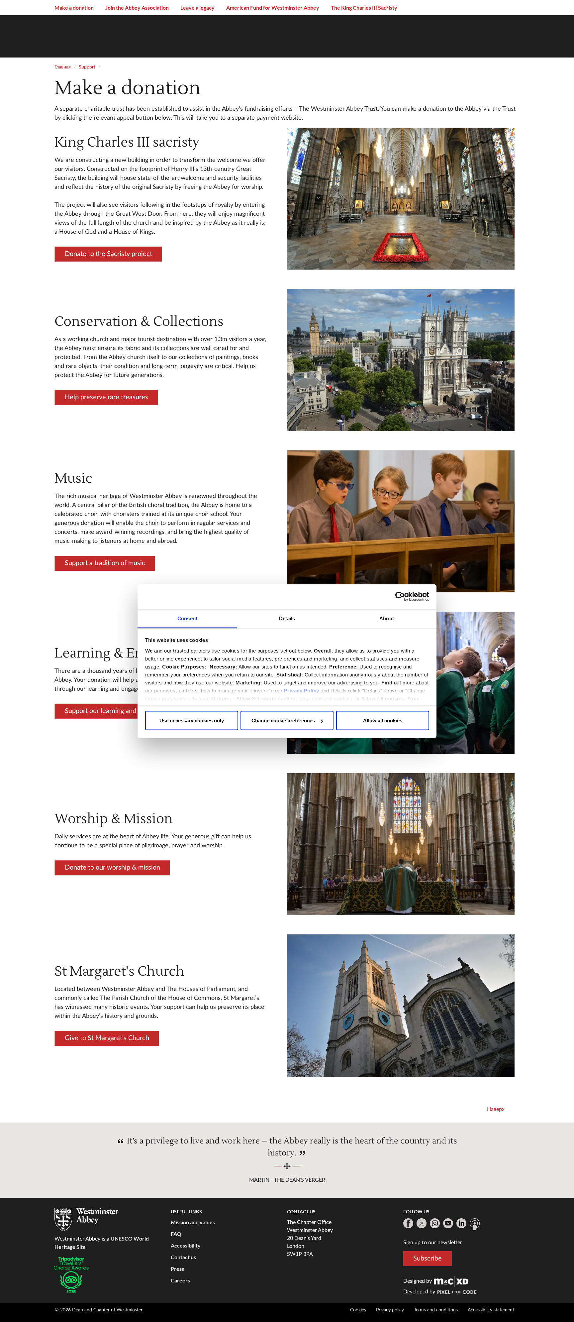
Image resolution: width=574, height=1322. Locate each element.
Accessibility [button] (186, 1245)
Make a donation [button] (74, 7)
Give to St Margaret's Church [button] (106, 1038)
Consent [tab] (187, 618)
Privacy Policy (301, 690)
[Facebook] (408, 1223)
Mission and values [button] (193, 1222)
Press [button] (177, 1268)
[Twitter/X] (422, 1223)
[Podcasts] (475, 1224)
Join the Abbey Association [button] (137, 7)
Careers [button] (180, 1280)
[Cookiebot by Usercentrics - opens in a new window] (400, 597)
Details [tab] (287, 618)
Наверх (496, 1109)
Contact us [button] (183, 1257)
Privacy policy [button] (390, 1310)
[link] (451, 1281)
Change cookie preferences (283, 720)
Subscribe (427, 1258)
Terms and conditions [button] (436, 1310)
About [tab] (386, 618)
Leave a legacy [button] (197, 7)
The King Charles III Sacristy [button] (364, 7)
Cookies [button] (358, 1310)
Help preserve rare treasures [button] (106, 397)
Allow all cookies (382, 720)
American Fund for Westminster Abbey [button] (272, 7)
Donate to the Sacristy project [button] (108, 253)
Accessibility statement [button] (491, 1310)
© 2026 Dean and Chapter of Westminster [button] (99, 1310)
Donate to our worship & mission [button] (112, 867)
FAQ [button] (176, 1234)
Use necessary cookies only (191, 720)
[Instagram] (435, 1223)
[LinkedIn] (461, 1223)
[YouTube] (448, 1223)
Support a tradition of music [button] (104, 563)
